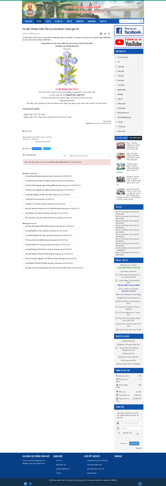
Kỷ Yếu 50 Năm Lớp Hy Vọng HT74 (128, 248)
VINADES (113, 480)
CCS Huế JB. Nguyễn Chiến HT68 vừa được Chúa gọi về (44, 226)
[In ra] (105, 33)
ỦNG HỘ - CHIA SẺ (122, 260)
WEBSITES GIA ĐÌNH (122, 336)
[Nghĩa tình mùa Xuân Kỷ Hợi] (128, 298)
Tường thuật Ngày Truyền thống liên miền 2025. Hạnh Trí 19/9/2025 (128, 168)
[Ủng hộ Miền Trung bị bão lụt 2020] (129, 281)
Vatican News (92, 473)
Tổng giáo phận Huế (94, 465)
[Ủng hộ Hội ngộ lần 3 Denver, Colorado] (129, 308)
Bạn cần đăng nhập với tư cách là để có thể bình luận (53, 162)
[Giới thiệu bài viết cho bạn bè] (101, 33)
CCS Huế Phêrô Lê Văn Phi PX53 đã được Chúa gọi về (44, 254)
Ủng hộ (69, 21)
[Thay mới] (137, 434)
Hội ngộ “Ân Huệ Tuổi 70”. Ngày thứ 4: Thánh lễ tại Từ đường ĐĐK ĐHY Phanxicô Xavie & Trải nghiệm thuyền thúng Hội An (128, 194)
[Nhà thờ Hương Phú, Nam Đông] (128, 294)
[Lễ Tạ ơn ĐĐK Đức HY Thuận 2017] (129, 314)
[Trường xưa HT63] (128, 360)
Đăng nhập (134, 443)
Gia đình (121, 80)
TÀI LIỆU (118, 207)
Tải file (48, 21)
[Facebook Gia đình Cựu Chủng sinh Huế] (128, 30)
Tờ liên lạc (59, 21)
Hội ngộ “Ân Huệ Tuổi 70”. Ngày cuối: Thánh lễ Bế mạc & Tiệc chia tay (128, 181)
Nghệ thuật (121, 90)
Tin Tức (39, 21)
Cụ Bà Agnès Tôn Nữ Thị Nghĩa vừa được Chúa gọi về (44, 263)
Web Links (121, 131)
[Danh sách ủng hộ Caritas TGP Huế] (129, 325)
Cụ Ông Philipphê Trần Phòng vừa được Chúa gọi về (43, 249)
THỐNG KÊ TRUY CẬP (123, 370)
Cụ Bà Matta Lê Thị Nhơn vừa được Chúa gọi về (42, 213)
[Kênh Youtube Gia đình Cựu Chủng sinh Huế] (128, 42)
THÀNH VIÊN (120, 407)
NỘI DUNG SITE (121, 51)
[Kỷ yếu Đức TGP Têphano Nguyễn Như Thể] (129, 349)
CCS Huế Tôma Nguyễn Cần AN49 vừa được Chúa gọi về (45, 190)
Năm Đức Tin (61, 465)
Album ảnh (92, 21)
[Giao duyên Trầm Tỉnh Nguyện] (129, 364)
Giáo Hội (121, 71)
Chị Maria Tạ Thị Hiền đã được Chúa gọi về (40, 204)
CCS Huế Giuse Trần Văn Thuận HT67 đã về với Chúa (43, 218)
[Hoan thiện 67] (129, 353)
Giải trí (120, 99)
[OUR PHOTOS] (128, 341)
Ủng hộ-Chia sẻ (123, 113)
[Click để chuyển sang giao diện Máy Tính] (30, 483)
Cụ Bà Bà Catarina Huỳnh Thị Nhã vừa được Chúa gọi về (45, 181)
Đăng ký (139, 448)
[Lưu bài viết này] (109, 33)
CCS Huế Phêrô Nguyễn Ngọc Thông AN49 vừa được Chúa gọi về (48, 185)
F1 (119, 62)
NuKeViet (99, 480)
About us (103, 21)
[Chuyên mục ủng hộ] (128, 265)
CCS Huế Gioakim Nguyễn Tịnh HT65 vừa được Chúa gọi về (46, 258)
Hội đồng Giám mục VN (95, 469)
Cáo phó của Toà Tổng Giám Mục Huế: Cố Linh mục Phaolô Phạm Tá (49, 268)
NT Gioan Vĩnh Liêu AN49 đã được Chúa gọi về (41, 240)
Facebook (38, 148)
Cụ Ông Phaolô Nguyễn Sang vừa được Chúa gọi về (43, 176)
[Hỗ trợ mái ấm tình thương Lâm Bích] (129, 302)
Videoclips (79, 21)
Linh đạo (121, 66)
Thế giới (121, 76)
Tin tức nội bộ (123, 57)
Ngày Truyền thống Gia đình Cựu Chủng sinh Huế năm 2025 (132, 157)
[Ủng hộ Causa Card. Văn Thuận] (128, 329)
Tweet (48, 148)
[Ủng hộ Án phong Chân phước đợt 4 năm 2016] (129, 319)
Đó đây (120, 94)
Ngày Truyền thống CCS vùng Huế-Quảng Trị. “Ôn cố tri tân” (133, 146)
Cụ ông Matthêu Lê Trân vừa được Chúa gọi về (41, 231)
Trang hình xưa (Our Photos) (97, 460)
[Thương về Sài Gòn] (128, 271)
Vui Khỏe (121, 85)
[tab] (121, 138)
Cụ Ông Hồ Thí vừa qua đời (34, 199)
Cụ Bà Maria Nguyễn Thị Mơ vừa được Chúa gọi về (43, 195)
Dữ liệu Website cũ (124, 117)
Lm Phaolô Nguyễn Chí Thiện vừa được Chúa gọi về (43, 235)
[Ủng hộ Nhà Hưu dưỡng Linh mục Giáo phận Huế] (129, 276)
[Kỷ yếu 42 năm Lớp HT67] (128, 357)
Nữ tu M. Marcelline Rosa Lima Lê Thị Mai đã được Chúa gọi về (47, 208)
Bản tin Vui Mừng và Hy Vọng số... (128, 212)
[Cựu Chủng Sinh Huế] (30, 10)
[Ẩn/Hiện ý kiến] (64, 155)
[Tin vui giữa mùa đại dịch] (129, 289)
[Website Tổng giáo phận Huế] (128, 344)
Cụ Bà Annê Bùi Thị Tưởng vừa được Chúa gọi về (42, 245)
